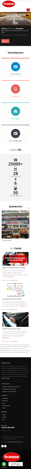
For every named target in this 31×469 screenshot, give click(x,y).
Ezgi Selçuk (14, 280)
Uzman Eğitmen (15, 195)
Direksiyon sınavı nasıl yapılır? (11, 329)
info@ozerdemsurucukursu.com (15, 442)
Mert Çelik (14, 309)
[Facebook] (2, 446)
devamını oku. (10, 276)
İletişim (4, 408)
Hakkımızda (5, 398)
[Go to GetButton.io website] (4, 467)
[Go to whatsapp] (4, 464)
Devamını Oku (5, 378)
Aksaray (4, 417)
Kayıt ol (5, 41)
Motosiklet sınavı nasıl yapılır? (11, 299)
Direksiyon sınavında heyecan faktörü (13, 268)
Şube (15, 186)
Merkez (4, 414)
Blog (3, 403)
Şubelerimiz (5, 400)
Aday (15, 167)
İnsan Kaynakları (6, 405)
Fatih (3, 419)
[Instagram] (5, 446)
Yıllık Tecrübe (16, 176)
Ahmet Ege (14, 341)
